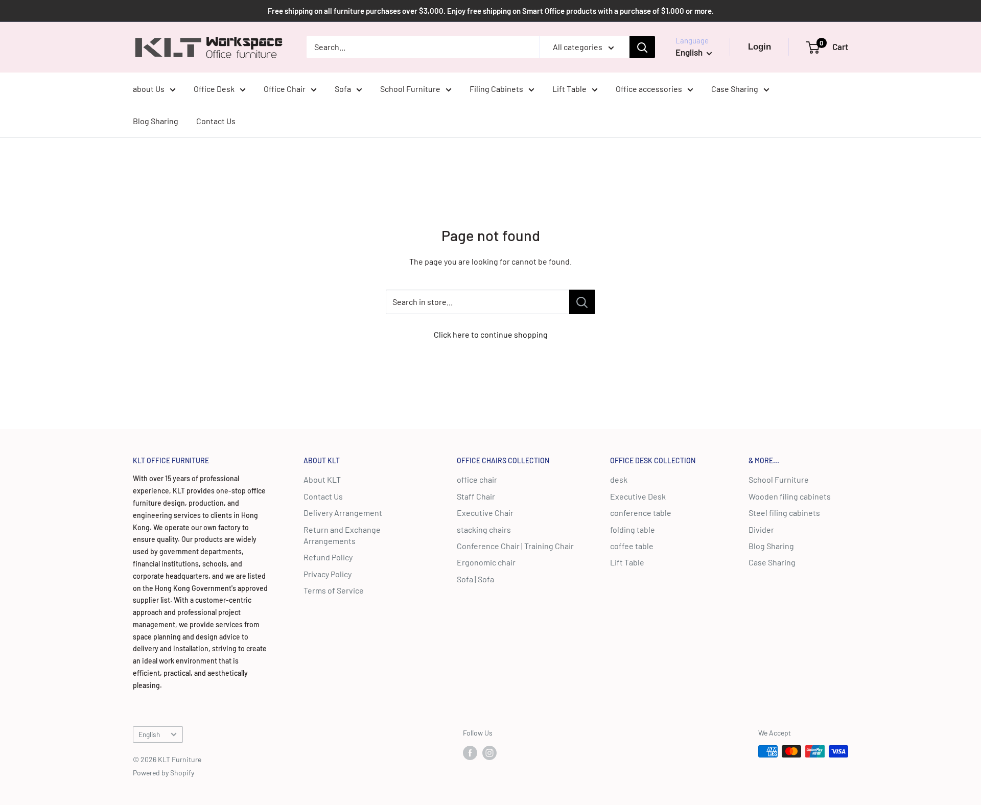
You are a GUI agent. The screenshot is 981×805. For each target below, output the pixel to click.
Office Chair (285, 88)
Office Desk (214, 88)
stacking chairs (484, 529)
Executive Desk (638, 496)
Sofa (343, 88)
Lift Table (569, 88)
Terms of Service (333, 590)
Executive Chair (485, 512)
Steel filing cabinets (784, 512)
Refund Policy (328, 557)
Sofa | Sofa (475, 579)
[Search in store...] (582, 302)
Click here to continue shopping (491, 334)
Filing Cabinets (496, 88)
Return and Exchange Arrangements (342, 535)
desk (618, 479)
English (149, 734)
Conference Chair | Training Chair (515, 546)
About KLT (322, 479)
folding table (632, 529)
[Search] (642, 47)
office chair (477, 479)
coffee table (631, 546)
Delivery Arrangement (342, 512)
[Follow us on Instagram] (489, 752)
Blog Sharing (155, 121)
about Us (149, 88)
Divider (761, 529)
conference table (640, 512)
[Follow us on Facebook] (470, 752)
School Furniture (410, 88)
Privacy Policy (327, 574)
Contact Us (216, 121)
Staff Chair (476, 496)
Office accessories (649, 88)
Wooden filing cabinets (790, 496)
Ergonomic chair (486, 562)
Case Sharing (734, 88)
